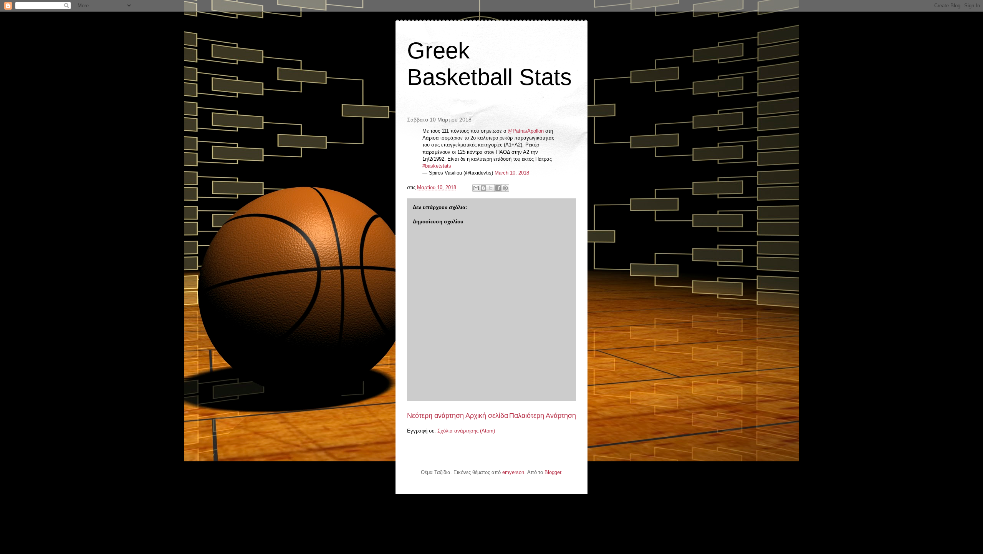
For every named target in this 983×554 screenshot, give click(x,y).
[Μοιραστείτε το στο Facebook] (498, 188)
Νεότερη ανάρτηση (435, 415)
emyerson (513, 472)
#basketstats (436, 166)
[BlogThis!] (483, 188)
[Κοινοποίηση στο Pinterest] (505, 188)
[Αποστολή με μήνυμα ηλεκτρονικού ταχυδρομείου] (476, 188)
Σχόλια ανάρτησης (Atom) (466, 431)
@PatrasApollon (526, 131)
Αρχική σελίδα (486, 415)
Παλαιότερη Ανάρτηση (542, 415)
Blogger (552, 472)
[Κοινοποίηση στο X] (491, 188)
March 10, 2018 (512, 173)
